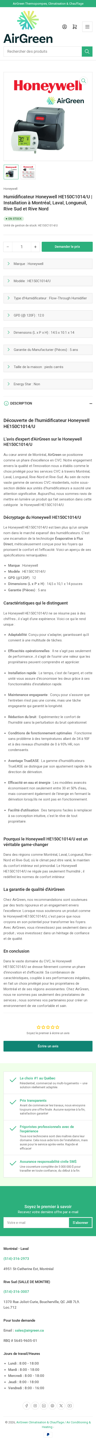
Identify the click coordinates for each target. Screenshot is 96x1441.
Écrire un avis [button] (48, 1046)
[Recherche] (87, 51)
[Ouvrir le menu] (87, 27)
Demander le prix (67, 246)
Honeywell (10, 188)
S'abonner (80, 1223)
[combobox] (48, 51)
